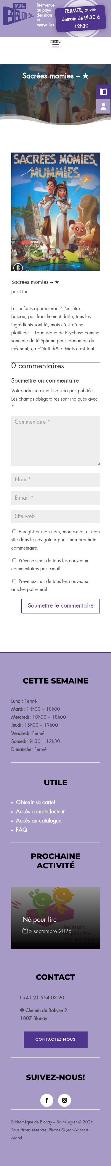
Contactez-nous (56, 1040)
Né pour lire (39, 920)
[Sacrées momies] (55, 212)
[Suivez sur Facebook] (46, 1100)
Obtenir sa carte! (35, 802)
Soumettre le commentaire (61, 606)
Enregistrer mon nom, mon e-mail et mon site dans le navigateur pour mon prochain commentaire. (55, 540)
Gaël (25, 292)
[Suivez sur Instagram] (64, 1100)
